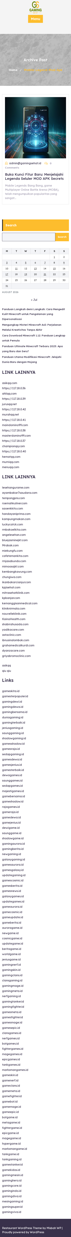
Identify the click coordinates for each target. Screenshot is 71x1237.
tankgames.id (11, 1064)
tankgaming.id (12, 1159)
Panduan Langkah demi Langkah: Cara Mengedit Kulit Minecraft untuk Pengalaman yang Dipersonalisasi (33, 314)
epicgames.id (11, 1059)
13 (35, 268)
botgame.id (10, 1117)
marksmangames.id (15, 1070)
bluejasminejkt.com (15, 540)
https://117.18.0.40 (14, 451)
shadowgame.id (13, 838)
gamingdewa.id (12, 706)
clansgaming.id (12, 980)
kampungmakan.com (16, 519)
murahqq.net (10, 414)
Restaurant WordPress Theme (22, 1228)
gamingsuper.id (12, 1206)
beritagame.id (11, 949)
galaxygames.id (13, 896)
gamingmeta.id (12, 991)
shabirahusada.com (15, 624)
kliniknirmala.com (13, 608)
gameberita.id (11, 922)
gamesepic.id (11, 1028)
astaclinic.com (11, 634)
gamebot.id (10, 1101)
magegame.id (11, 1138)
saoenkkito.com (12, 508)
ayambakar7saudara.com (19, 492)
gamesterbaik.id (13, 770)
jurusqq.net (9, 404)
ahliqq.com (9, 393)
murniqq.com (10, 462)
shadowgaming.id (14, 738)
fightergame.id (12, 1128)
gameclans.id (11, 1085)
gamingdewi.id (12, 701)
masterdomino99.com (16, 435)
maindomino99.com (15, 425)
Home (13, 70)
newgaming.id (11, 854)
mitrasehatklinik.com (15, 592)
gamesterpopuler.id (15, 696)
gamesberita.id (12, 885)
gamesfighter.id (12, 1017)
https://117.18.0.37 (14, 441)
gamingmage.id (12, 985)
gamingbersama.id (14, 712)
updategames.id (13, 901)
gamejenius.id (11, 822)
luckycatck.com (12, 524)
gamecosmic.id (12, 912)
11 (16, 268)
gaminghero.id (12, 1180)
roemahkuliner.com (14, 503)
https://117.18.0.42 (14, 409)
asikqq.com (9, 383)
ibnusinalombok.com (15, 640)
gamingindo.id (11, 1191)
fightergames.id (12, 1048)
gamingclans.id (12, 975)
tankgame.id (10, 1154)
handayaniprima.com (16, 514)
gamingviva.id (11, 1212)
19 (25, 274)
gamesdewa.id (12, 759)
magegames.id (12, 1054)
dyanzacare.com (13, 650)
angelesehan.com (14, 534)
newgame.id (10, 933)
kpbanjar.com (11, 598)
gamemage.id (11, 1106)
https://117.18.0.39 (14, 398)
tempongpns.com (13, 498)
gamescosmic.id (12, 880)
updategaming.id (14, 875)
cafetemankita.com (15, 556)
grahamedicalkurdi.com (18, 645)
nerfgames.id (11, 1038)
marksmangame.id (14, 1148)
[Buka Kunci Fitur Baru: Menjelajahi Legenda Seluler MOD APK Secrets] (35, 127)
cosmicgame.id (12, 938)
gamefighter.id (12, 1096)
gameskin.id (10, 1075)
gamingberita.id (13, 849)
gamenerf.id (10, 1080)
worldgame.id (11, 954)
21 (45, 274)
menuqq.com (10, 467)
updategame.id (12, 943)
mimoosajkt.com (13, 566)
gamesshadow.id (13, 743)
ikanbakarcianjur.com (16, 582)
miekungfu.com (12, 550)
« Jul (34, 299)
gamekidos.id (11, 1170)
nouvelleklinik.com (14, 613)
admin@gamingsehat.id (25, 163)
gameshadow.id (12, 801)
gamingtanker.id (13, 1001)
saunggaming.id (13, 733)
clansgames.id (11, 1033)
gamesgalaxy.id (13, 870)
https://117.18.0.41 (14, 420)
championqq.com (13, 446)
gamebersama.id (13, 796)
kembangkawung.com (17, 571)
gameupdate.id (12, 917)
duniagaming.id (12, 717)
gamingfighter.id (13, 1006)
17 (7, 274)
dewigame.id (11, 827)
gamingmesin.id (12, 1175)
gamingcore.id (12, 1185)
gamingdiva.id (12, 1196)
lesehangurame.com (15, 487)
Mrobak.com (10, 545)
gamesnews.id (11, 891)
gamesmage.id (12, 1022)
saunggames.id (12, 780)
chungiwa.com (11, 577)
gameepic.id (10, 1112)
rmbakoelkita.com (14, 529)
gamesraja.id (11, 749)
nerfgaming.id (11, 996)
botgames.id (10, 1043)
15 (54, 268)
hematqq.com (11, 456)
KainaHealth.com (13, 619)
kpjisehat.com (11, 587)
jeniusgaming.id (12, 728)
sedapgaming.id (13, 754)
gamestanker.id (12, 1164)
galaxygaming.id (13, 859)
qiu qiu (6, 670)
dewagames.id (12, 775)
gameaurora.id (12, 906)
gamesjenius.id (12, 764)
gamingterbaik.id (13, 722)
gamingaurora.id (13, 843)
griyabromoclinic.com (16, 656)
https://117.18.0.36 (14, 388)
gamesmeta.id (11, 1012)
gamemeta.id (11, 1091)
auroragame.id (12, 927)
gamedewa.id (11, 817)
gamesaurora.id (13, 864)
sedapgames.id (12, 785)
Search (11, 225)
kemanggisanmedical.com (19, 603)
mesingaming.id (12, 1201)
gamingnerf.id (11, 964)
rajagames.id (11, 807)
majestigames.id (13, 791)
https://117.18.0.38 (14, 430)
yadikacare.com (13, 629)
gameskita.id (10, 691)
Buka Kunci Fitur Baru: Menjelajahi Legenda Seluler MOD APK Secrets (34, 176)
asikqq (6, 665)
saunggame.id (11, 833)
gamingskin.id (11, 970)
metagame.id (11, 1122)
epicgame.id (10, 1133)
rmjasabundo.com (14, 561)
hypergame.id (11, 1143)
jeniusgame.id (11, 959)
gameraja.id (10, 812)
